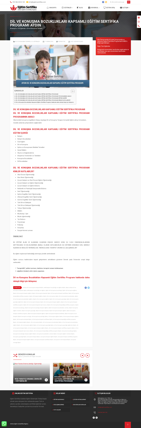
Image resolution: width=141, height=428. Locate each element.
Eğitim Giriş (110, 7)
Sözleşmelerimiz (59, 404)
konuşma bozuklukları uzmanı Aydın (47, 334)
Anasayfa (52, 7)
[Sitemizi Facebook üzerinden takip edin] (103, 2)
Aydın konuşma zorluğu (24, 316)
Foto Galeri (57, 410)
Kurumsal (94, 7)
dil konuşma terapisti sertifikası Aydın (42, 319)
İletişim (125, 7)
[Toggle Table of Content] (71, 91)
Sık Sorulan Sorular (79, 404)
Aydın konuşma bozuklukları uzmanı (59, 307)
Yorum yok (61, 41)
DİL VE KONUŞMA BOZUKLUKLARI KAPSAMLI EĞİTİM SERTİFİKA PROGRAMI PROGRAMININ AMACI (43, 96)
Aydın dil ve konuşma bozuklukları (65, 296)
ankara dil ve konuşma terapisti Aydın (33, 287)
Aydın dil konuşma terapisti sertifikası (58, 293)
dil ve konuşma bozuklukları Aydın (52, 322)
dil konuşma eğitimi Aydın (56, 316)
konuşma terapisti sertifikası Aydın (44, 339)
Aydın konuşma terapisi (42, 310)
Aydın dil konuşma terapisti (39, 293)
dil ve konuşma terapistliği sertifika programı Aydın (47, 331)
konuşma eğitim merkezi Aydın (65, 334)
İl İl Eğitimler (22, 28)
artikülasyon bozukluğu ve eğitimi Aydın (54, 287)
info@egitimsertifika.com (105, 407)
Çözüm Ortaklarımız (79, 399)
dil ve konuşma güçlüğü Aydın (45, 325)
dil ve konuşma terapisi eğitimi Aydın (38, 328)
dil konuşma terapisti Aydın (24, 319)
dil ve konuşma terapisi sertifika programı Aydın (62, 328)
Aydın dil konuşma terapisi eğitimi (22, 293)
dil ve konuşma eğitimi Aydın (29, 325)
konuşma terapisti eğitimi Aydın (25, 339)
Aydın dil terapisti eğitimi (36, 296)
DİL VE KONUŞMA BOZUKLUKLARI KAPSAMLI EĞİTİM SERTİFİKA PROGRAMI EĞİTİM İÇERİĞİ (41, 98)
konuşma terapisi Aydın (33, 336)
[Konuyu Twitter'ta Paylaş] (89, 288)
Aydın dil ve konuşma (49, 296)
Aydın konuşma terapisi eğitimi (57, 310)
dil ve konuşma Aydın (36, 322)
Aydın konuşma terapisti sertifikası (55, 313)
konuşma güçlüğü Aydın (20, 336)
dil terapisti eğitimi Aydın (23, 322)
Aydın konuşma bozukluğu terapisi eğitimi (36, 307)
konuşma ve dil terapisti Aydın (62, 339)
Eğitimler (67, 7)
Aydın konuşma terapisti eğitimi (36, 313)
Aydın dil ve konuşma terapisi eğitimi (50, 302)
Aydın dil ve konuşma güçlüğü (58, 299)
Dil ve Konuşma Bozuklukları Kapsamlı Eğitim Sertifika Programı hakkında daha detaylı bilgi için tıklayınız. (45, 102)
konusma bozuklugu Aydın (69, 331)
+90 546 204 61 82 (102, 412)
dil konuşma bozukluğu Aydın (40, 316)
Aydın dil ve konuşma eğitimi (41, 299)
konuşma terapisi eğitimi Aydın (49, 336)
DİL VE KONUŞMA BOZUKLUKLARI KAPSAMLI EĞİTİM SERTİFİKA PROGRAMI (37, 94)
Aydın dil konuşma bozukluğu (54, 290)
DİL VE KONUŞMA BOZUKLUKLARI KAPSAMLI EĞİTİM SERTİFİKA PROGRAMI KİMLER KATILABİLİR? (43, 100)
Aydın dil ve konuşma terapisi (32, 302)
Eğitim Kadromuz (59, 399)
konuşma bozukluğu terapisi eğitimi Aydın (24, 334)
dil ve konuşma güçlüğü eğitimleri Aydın (65, 325)
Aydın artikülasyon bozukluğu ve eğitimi (34, 290)
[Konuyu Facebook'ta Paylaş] (86, 288)
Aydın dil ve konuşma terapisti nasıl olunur (35, 305)
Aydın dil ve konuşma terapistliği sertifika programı (61, 305)
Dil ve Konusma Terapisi (34, 28)
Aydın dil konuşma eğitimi (70, 290)
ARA (129, 2)
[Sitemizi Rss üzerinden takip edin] (106, 2)
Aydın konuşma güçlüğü (28, 310)
